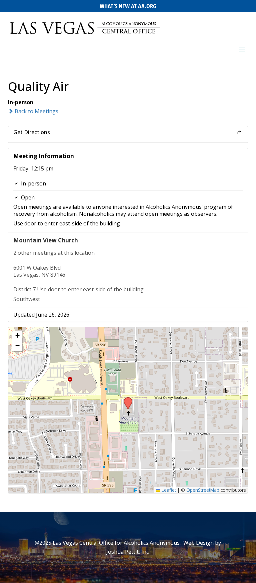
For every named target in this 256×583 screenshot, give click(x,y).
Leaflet (168, 490)
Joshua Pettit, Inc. (128, 551)
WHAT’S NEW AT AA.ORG (128, 6)
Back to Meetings (35, 111)
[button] (126, 399)
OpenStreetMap (202, 490)
